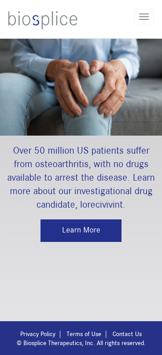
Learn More (81, 230)
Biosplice (42, 20)
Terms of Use (84, 334)
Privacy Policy (37, 334)
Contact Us (127, 334)
